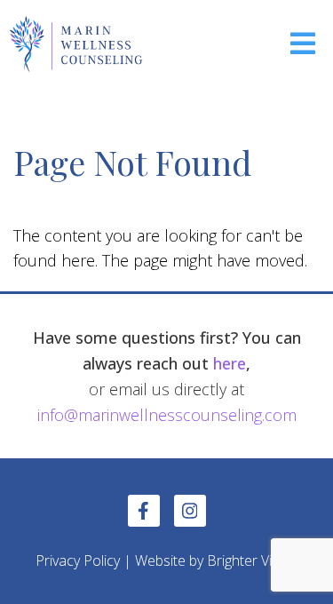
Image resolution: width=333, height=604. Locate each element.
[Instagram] (190, 511)
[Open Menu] (302, 44)
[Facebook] (144, 511)
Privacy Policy (78, 560)
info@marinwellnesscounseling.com (167, 414)
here (229, 363)
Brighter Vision (252, 560)
